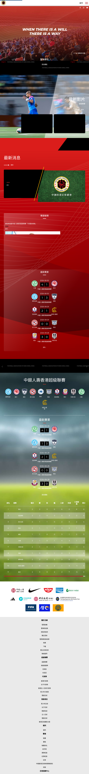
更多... (8, 253)
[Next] (86, 71)
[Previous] (2, 71)
